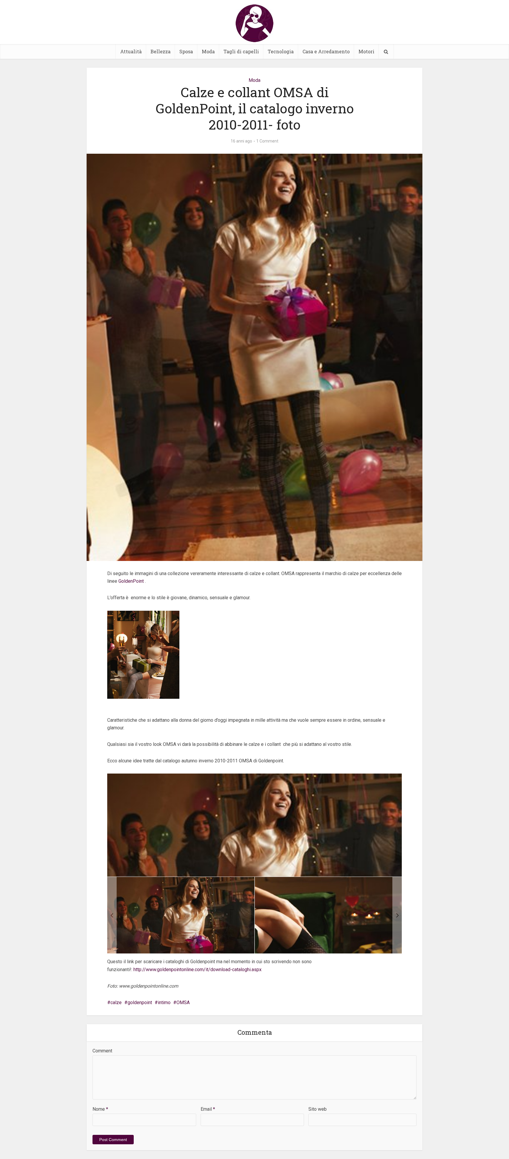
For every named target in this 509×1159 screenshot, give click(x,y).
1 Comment (267, 141)
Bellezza (161, 51)
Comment (102, 1051)
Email (208, 1109)
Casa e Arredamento (326, 51)
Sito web (317, 1109)
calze (116, 1002)
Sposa (186, 51)
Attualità (131, 51)
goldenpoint (140, 1002)
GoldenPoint (131, 581)
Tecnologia (281, 51)
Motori (366, 51)
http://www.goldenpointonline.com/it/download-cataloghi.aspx (197, 969)
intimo (164, 1002)
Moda (208, 51)
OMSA (183, 1002)
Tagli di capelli (241, 51)
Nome (100, 1109)
